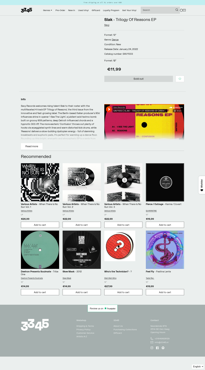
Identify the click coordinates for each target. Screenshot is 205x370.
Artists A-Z (81, 336)
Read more (31, 146)
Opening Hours (157, 332)
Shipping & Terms (85, 326)
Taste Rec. (150, 278)
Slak (108, 19)
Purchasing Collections (125, 329)
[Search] (177, 10)
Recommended (36, 156)
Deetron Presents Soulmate (32, 278)
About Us (118, 326)
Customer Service (85, 333)
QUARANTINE (151, 211)
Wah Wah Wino (110, 278)
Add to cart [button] (40, 225)
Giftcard (118, 333)
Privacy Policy (83, 329)
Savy (106, 25)
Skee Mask (67, 278)
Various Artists (26, 211)
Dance (115, 39)
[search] (160, 10)
